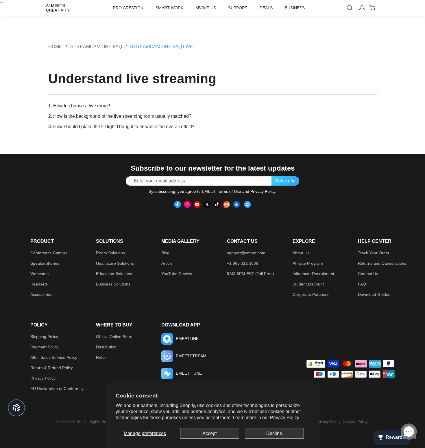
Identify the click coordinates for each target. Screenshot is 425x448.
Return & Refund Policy (51, 367)
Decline (274, 433)
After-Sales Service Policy (53, 357)
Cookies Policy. (356, 421)
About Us (301, 253)
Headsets (39, 284)
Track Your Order (373, 253)
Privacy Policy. (329, 421)
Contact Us (368, 273)
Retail (101, 357)
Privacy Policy (284, 417)
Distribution (106, 347)
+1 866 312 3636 (242, 263)
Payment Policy (44, 347)
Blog (165, 253)
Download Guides (374, 294)
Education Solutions (114, 273)
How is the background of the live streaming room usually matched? (122, 116)
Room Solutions (110, 253)
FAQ (362, 284)
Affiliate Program (308, 263)
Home (55, 46)
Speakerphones (44, 263)
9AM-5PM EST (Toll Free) (250, 273)
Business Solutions (113, 284)
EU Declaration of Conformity (57, 388)
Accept (209, 433)
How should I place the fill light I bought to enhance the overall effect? (124, 126)
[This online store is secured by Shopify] (315, 364)
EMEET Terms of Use (221, 191)
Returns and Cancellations (382, 263)
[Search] (349, 7)
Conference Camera (49, 253)
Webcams (39, 273)
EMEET (76, 421)
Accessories (41, 294)
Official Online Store (114, 336)
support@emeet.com (246, 253)
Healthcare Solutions (115, 263)
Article (167, 263)
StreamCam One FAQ (96, 46)
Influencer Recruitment (313, 273)
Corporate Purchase (311, 294)
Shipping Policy (44, 336)
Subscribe (285, 180)
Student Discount (308, 284)
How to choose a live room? (81, 105)
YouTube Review (176, 273)
